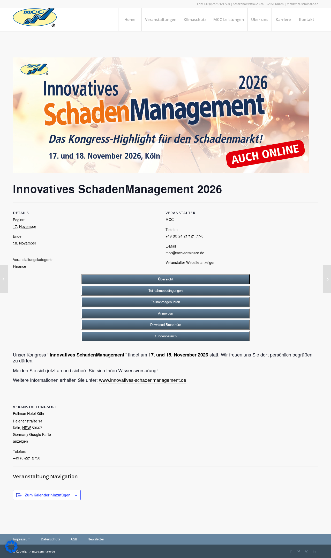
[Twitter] (299, 551)
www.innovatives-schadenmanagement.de (142, 379)
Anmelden (165, 313)
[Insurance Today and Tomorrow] (4, 279)
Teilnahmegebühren (165, 302)
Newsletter (95, 539)
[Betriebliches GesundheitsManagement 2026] (327, 279)
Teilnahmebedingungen (165, 291)
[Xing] (306, 551)
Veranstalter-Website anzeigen (190, 262)
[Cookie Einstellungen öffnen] (11, 551)
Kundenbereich (165, 336)
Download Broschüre (165, 325)
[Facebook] (291, 551)
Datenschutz (50, 539)
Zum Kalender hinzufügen (48, 494)
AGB (74, 539)
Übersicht (165, 279)
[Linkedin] (314, 551)
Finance (19, 266)
